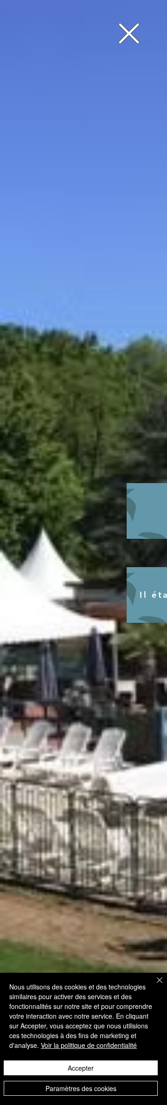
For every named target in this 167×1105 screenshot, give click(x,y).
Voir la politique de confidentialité (89, 1045)
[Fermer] (154, 986)
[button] (129, 33)
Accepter (81, 1068)
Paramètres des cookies (80, 1088)
